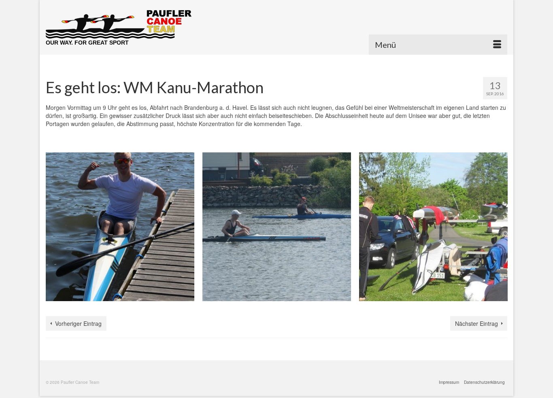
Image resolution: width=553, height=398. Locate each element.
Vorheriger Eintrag (78, 323)
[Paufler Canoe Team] (118, 24)
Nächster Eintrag (476, 323)
